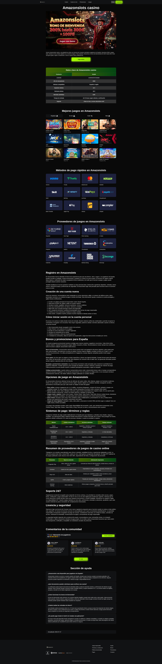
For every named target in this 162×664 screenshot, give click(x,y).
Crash (88, 115)
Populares (53, 115)
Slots (106, 115)
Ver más (81, 559)
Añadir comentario (108, 535)
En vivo (71, 115)
